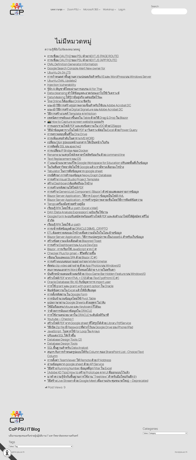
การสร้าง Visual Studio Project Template (73, 179)
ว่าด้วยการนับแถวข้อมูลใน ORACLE (69, 311)
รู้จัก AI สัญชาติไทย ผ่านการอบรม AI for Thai (74, 89)
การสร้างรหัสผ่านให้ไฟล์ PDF (65, 187)
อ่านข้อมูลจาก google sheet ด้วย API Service (75, 364)
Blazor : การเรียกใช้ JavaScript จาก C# (72, 249)
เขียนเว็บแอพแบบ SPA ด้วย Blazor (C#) (72, 257)
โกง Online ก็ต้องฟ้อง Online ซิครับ (69, 101)
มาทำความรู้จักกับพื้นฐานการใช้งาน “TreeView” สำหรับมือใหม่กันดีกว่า (92, 376)
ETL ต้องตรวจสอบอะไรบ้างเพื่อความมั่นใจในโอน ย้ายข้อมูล (84, 233)
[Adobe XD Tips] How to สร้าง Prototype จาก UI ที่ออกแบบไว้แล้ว (88, 372)
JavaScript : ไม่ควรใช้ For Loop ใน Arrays (73, 331)
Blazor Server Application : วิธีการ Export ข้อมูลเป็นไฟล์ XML (85, 196)
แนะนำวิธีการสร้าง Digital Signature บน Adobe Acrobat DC (85, 109)
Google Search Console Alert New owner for (76, 68)
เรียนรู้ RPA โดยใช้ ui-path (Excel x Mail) (72, 208)
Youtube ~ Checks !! (60, 319)
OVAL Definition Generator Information (72, 64)
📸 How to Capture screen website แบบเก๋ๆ (75, 122)
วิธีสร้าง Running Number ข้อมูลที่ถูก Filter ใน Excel (79, 368)
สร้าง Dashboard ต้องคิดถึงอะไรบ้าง (70, 183)
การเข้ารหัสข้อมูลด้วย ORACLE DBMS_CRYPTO (77, 229)
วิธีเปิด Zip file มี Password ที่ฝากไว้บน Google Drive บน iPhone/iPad (90, 327)
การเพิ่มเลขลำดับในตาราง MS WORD (70, 138)
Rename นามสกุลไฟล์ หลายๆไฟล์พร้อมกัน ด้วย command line (86, 155)
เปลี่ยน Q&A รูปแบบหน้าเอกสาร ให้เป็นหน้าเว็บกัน (78, 142)
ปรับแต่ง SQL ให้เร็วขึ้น (61, 335)
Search (155, 6)
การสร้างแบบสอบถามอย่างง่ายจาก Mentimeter (77, 261)
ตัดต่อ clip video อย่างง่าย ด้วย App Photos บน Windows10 (84, 265)
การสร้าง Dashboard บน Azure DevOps (72, 245)
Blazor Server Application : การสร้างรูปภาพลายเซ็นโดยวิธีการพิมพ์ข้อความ (95, 200)
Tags (12, 442)
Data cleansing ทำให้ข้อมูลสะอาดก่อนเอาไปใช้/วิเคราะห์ (83, 93)
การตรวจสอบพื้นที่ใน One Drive (67, 134)
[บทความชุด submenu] (64, 9)
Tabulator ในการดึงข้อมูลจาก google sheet (75, 171)
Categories (150, 429)
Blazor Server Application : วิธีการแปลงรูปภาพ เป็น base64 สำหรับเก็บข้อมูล (95, 237)
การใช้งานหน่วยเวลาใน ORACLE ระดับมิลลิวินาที (78, 315)
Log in (122, 9)
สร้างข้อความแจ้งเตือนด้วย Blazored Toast (74, 241)
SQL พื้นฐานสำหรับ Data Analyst (67, 348)
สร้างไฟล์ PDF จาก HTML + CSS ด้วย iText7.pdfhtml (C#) (83, 278)
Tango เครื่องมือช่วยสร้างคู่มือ (66, 204)
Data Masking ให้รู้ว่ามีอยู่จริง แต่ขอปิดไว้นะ (74, 97)
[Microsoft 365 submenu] (99, 9)
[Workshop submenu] (115, 9)
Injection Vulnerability (61, 85)
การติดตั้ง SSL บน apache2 (64, 146)
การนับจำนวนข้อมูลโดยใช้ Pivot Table (71, 298)
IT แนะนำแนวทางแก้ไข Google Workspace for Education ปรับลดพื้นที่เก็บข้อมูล (97, 163)
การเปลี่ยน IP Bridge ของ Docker (67, 150)
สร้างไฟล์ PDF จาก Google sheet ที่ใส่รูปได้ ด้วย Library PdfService (89, 323)
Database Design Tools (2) (64, 340)
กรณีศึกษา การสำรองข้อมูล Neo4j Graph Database (79, 175)
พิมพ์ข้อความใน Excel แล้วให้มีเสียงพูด (71, 290)
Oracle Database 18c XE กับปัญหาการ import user (79, 282)
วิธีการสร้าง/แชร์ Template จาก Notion (71, 114)
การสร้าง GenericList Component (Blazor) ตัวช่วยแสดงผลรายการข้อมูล (93, 192)
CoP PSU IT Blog (24, 429)
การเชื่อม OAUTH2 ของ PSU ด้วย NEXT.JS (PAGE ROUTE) (83, 56)
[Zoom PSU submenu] (80, 9)
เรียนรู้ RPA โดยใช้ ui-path (64, 224)
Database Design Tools (62, 344)
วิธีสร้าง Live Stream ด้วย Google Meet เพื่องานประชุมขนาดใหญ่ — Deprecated (97, 381)
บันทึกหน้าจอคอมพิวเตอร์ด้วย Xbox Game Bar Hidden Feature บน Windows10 (96, 274)
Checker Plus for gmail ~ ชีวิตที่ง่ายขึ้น (71, 253)
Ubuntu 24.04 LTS (58, 72)
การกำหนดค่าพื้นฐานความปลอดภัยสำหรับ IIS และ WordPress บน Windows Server (99, 77)
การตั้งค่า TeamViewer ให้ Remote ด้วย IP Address (79, 360)
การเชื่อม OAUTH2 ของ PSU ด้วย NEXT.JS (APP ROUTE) (82, 60)
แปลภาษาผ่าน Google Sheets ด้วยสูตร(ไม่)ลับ (76, 302)
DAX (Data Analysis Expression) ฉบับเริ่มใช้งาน (77, 212)
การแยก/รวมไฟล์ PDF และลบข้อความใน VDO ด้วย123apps (84, 126)
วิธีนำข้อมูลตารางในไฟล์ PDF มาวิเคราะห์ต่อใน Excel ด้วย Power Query (92, 130)
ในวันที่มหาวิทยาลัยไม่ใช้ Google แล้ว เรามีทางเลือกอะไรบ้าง (85, 167)
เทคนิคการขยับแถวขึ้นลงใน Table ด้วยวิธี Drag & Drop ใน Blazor (87, 118)
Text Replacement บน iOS (64, 159)
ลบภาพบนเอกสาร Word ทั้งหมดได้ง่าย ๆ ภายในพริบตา (81, 270)
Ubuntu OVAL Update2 (62, 81)
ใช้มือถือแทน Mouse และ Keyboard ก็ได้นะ (74, 307)
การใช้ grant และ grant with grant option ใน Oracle (80, 286)
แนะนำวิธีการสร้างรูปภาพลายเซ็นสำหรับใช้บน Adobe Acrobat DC (89, 105)
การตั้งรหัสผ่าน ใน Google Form (67, 294)
